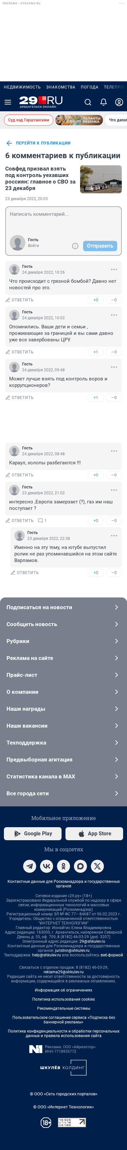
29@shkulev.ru (92, 941)
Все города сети (28, 793)
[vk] (46, 866)
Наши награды (26, 708)
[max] (80, 866)
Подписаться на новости (39, 607)
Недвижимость (22, 87)
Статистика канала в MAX (41, 776)
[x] (97, 866)
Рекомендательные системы (63, 1008)
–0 (114, 299)
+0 (95, 299)
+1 (95, 351)
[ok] (63, 866)
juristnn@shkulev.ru (72, 950)
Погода (90, 87)
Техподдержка (26, 742)
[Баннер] (79, 120)
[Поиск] (88, 102)
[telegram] (29, 866)
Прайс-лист (22, 675)
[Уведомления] (103, 102)
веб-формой (112, 955)
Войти (33, 245)
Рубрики (18, 641)
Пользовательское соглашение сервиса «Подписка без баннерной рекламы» (63, 1019)
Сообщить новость (32, 624)
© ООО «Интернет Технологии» (63, 1106)
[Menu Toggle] (8, 102)
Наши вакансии (27, 725)
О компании (22, 692)
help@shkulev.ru (46, 955)
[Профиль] (119, 102)
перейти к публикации (43, 143)
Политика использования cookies (63, 999)
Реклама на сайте (30, 658)
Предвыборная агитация (40, 759)
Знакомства (61, 87)
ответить (23, 300)
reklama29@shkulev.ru (64, 972)
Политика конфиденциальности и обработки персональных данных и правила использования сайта (64, 1033)
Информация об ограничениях (63, 990)
